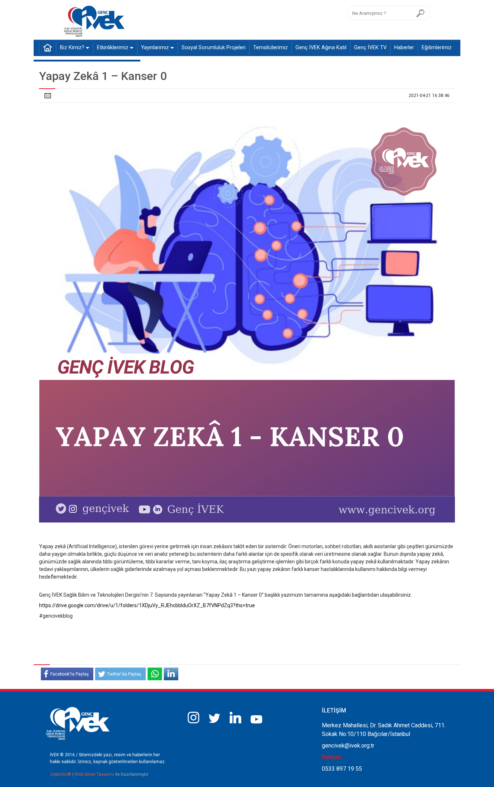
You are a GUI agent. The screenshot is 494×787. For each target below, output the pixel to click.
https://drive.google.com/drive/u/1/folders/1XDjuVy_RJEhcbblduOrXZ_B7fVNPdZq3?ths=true (147, 605)
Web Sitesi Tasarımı (94, 774)
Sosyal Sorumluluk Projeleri (214, 48)
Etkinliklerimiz (112, 48)
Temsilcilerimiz (270, 48)
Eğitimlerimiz (437, 48)
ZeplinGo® (61, 774)
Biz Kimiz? (72, 48)
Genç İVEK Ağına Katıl (320, 48)
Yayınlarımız (155, 48)
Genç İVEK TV (370, 48)
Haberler (404, 48)
